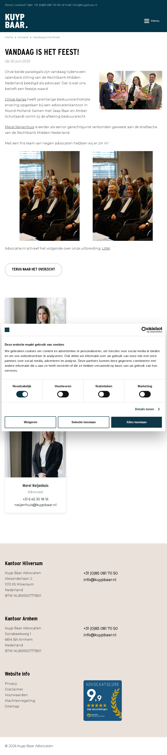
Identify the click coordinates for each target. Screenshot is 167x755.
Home (9, 37)
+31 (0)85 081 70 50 (47, 5)
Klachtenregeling (20, 701)
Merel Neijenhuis (19, 127)
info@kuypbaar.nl (85, 5)
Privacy (11, 684)
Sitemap (12, 706)
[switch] (63, 394)
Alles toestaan (136, 422)
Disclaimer (14, 689)
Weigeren (30, 422)
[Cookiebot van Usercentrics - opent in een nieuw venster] (144, 330)
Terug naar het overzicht (33, 269)
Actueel (23, 37)
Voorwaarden (16, 695)
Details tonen (144, 409)
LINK (106, 248)
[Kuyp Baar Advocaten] (16, 21)
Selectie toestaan (83, 422)
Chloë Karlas (15, 99)
